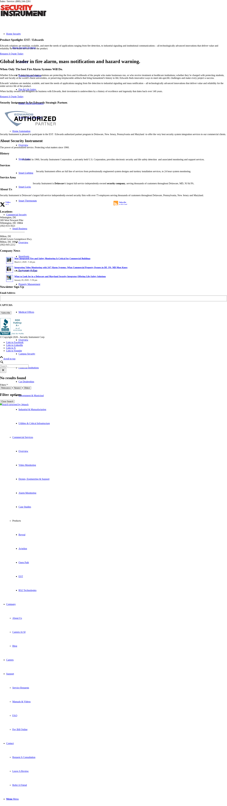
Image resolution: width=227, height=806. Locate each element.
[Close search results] (3, 370)
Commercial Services (22, 437)
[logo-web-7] (23, 17)
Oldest (27, 388)
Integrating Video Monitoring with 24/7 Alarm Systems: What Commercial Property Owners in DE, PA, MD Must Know (71, 267)
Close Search (7, 401)
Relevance (6, 388)
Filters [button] (7, 384)
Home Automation (21, 131)
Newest (17, 388)
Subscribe (5, 313)
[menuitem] (123, 354)
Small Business (19, 228)
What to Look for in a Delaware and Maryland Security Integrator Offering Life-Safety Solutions (60, 276)
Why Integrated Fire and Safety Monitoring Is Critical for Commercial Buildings (52, 258)
